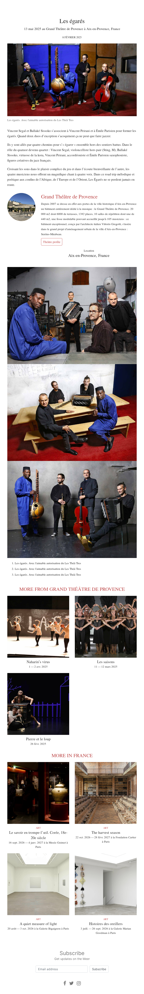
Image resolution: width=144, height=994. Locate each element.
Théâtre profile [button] (51, 242)
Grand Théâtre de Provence (69, 196)
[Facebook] (65, 983)
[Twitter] (71, 983)
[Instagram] (78, 983)
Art (38, 827)
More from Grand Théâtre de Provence (72, 589)
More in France (72, 755)
